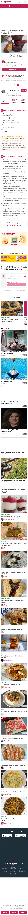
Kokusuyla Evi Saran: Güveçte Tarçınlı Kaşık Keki (10, 320)
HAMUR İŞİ (3, 682)
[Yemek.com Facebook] (21, 831)
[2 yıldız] (10, 225)
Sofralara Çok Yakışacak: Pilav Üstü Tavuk (14, 711)
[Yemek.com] (7, 2)
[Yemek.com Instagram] (2, 831)
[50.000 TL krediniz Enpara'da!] (14, 258)
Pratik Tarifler (5, 5)
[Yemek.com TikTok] (7, 831)
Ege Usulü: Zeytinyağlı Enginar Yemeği (12, 792)
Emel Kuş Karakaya (11, 90)
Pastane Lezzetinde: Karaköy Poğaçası (13, 765)
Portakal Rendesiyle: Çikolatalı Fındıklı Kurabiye (12, 601)
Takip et (24, 90)
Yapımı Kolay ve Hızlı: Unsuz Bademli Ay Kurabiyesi (13, 573)
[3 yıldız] (12, 225)
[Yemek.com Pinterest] (25, 831)
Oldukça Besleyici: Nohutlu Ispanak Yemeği (12, 819)
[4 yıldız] (15, 225)
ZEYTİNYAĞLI (4, 541)
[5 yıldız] (17, 225)
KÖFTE (2, 627)
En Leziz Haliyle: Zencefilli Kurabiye (12, 738)
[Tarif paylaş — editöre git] (14, 238)
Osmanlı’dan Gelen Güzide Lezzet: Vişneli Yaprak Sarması (14, 544)
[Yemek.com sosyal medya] (12, 864)
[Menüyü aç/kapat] (2, 2)
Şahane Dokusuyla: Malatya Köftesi (12, 629)
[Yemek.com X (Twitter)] (17, 831)
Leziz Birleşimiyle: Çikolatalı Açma (11, 684)
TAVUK (2, 709)
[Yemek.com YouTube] (12, 831)
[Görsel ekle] (25, 276)
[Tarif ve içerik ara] (20, 2)
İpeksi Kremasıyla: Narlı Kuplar (10, 516)
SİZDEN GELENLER (5, 317)
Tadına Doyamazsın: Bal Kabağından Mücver (12, 656)
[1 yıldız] (8, 225)
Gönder (17, 285)
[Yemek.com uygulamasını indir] (7, 835)
